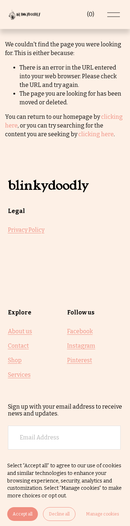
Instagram (81, 345)
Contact (18, 345)
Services (19, 374)
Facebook (80, 331)
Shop (15, 360)
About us (20, 331)
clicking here (96, 134)
